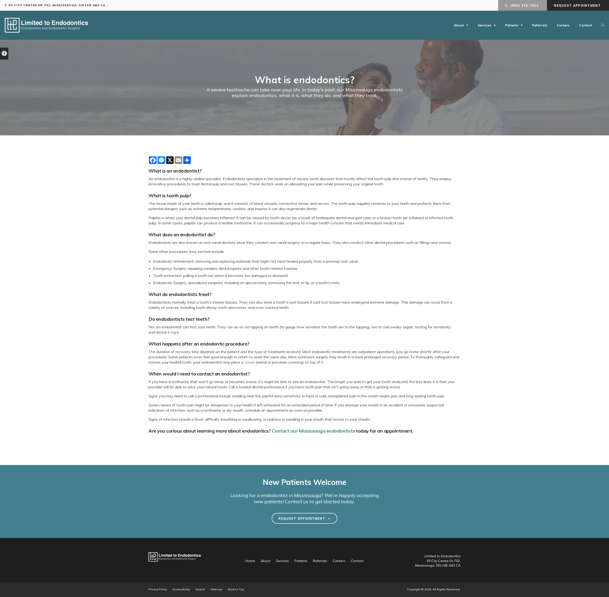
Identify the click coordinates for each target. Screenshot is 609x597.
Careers (563, 25)
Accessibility (181, 589)
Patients (511, 25)
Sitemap (216, 589)
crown (249, 362)
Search (200, 589)
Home (250, 561)
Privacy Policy (157, 589)
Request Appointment (578, 5)
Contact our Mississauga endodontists (313, 431)
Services (484, 25)
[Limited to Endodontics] (46, 31)
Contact (585, 25)
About (459, 25)
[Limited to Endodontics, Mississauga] (174, 564)
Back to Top (236, 589)
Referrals (539, 25)
